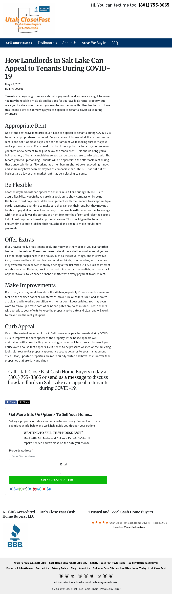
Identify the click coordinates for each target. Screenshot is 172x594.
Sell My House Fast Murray (143, 563)
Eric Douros (16, 89)
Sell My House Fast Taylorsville (107, 563)
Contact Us (42, 568)
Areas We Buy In (94, 42)
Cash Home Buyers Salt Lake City (68, 563)
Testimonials (47, 42)
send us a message (67, 377)
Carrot (117, 589)
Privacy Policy (60, 568)
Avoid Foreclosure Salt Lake (30, 563)
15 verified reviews (134, 527)
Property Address (21, 450)
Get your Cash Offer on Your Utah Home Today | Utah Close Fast (129, 568)
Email (63, 464)
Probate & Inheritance (19, 568)
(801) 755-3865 (154, 5)
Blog (73, 568)
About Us (69, 42)
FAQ (115, 42)
